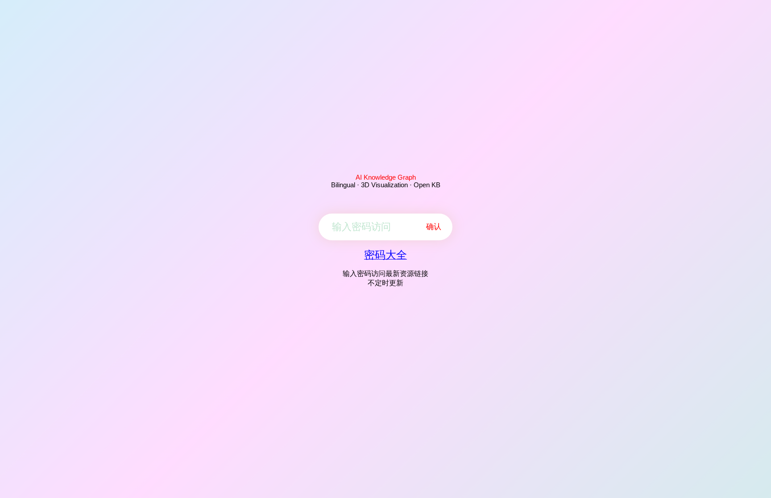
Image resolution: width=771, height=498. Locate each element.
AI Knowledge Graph (386, 177)
